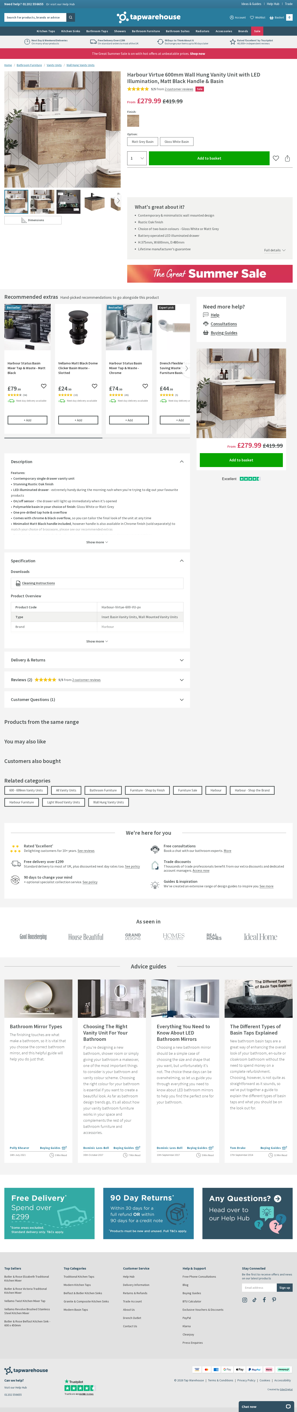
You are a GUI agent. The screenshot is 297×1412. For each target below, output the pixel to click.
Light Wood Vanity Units (63, 802)
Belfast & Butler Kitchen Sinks (83, 1293)
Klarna (187, 1326)
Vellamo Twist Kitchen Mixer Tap (24, 1301)
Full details (272, 250)
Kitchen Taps (46, 31)
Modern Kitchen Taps (77, 1285)
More (227, 850)
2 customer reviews (179, 89)
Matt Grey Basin (143, 141)
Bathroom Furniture (146, 31)
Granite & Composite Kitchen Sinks (86, 1301)
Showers (120, 31)
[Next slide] (117, 200)
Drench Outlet (132, 1318)
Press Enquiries (193, 1343)
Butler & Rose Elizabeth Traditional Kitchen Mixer (26, 1278)
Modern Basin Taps (76, 1310)
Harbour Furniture (21, 802)
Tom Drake (238, 1148)
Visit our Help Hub (15, 1387)
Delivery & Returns (28, 660)
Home (8, 65)
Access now (201, 870)
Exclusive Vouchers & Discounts (203, 1310)
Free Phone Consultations (199, 1276)
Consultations (224, 323)
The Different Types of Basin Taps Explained (255, 1029)
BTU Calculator (192, 1301)
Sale (257, 31)
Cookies (265, 1380)
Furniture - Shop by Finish (147, 790)
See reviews (86, 850)
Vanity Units (54, 65)
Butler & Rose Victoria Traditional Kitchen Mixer (25, 1291)
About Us (129, 1310)
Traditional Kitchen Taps (79, 1276)
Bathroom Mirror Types (36, 1026)
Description (21, 461)
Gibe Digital (286, 1389)
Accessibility (282, 1380)
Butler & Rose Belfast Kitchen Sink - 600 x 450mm (27, 1323)
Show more (95, 542)
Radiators (203, 31)
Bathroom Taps (97, 31)
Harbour (216, 790)
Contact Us (130, 1326)
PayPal (187, 1318)
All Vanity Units (66, 790)
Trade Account (132, 1301)
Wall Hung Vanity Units (81, 65)
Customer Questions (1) (33, 699)
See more (267, 886)
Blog (186, 1285)
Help (215, 314)
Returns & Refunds (135, 1293)
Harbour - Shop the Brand (252, 790)
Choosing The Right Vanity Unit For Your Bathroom (105, 1032)
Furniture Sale (187, 790)
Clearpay (188, 1334)
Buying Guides (224, 332)
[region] (97, 372)
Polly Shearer (19, 1148)
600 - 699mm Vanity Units (26, 790)
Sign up (284, 1287)
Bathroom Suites (178, 31)
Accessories (224, 31)
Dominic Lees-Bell (96, 1148)
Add (35, 420)
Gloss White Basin (177, 141)
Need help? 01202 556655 (39, 4)
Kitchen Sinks (70, 31)
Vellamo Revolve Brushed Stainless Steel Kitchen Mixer (27, 1311)
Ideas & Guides (251, 4)
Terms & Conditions (220, 1380)
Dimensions (44, 221)
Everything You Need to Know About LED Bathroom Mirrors (183, 1032)
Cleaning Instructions (38, 583)
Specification (23, 560)
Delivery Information (136, 1285)
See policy (132, 866)
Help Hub (273, 4)
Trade (289, 4)
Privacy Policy (246, 1380)
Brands (243, 31)
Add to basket (225, 158)
